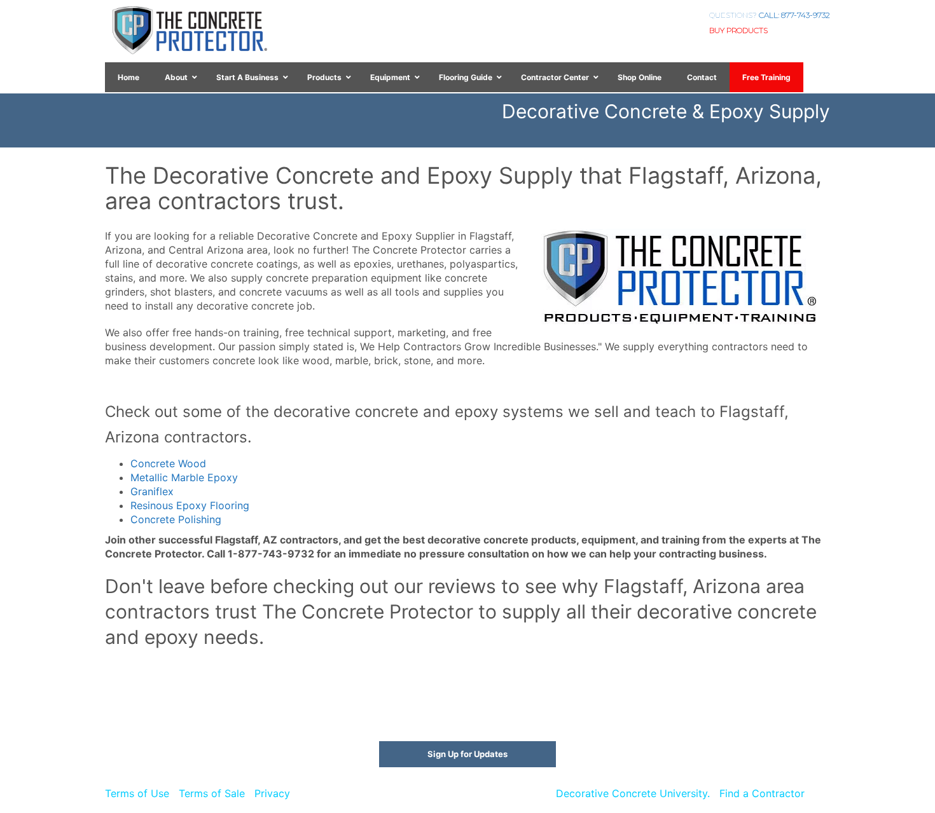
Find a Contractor (762, 793)
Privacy (272, 793)
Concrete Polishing (175, 519)
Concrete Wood (168, 463)
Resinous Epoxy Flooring (189, 505)
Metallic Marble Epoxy (184, 477)
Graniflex (152, 491)
